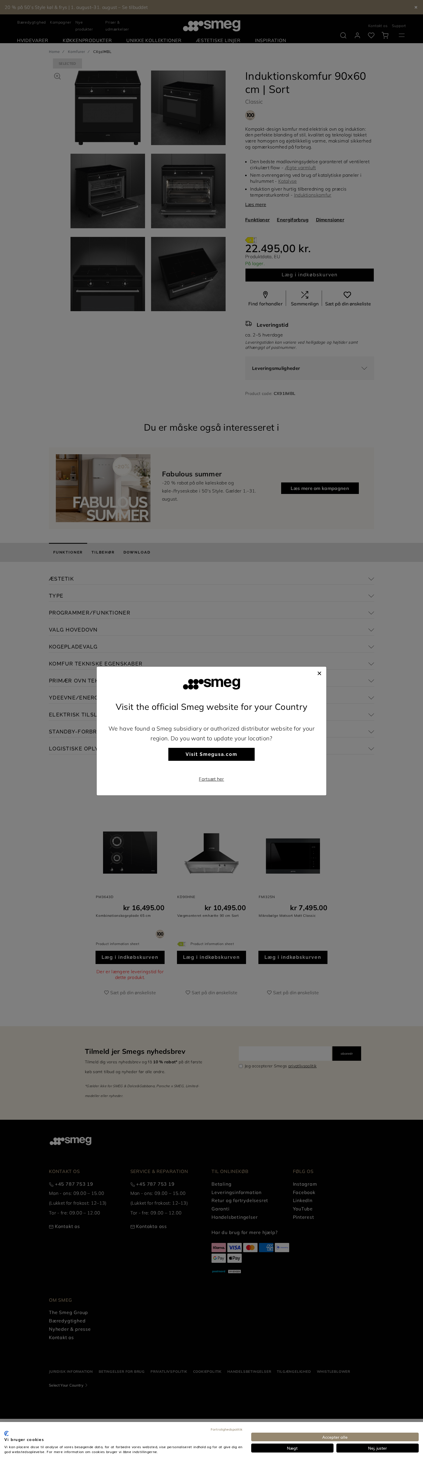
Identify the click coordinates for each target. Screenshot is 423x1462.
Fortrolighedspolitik (227, 1429)
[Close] (319, 672)
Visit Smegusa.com (211, 754)
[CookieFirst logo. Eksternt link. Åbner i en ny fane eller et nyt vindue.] (6, 1433)
